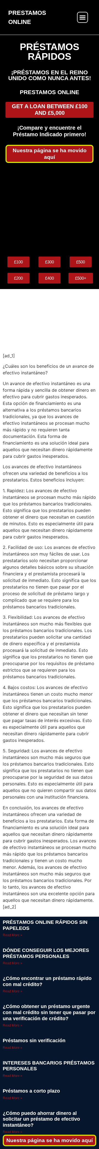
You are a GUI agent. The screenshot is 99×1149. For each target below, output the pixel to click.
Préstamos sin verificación (34, 1040)
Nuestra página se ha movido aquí (49, 1140)
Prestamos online (49, 92)
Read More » (12, 935)
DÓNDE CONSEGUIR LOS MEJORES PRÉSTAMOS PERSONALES (46, 953)
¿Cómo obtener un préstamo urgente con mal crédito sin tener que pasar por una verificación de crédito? (49, 1012)
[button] (82, 17)
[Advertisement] (50, 209)
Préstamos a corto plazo (31, 1091)
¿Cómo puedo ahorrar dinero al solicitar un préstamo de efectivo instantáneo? (41, 1119)
